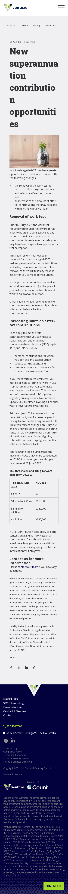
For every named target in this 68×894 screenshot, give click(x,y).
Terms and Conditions (14, 754)
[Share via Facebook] (10, 667)
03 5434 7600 (12, 726)
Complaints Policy (12, 751)
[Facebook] (6, 740)
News (12, 657)
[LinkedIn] (12, 740)
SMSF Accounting (31, 25)
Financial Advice (12, 707)
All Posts (11, 25)
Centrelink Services (14, 711)
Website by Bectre (12, 774)
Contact (7, 715)
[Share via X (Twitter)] (18, 667)
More (49, 25)
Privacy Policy (10, 748)
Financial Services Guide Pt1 (17, 758)
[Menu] (61, 8)
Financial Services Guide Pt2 (17, 761)
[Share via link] (34, 667)
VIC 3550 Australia (45, 733)
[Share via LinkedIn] (26, 667)
